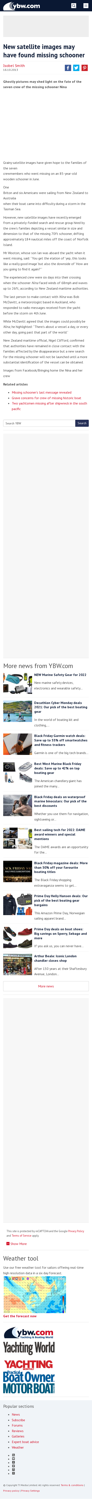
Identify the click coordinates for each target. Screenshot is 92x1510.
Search (82, 423)
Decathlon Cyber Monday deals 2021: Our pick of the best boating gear (60, 707)
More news (46, 986)
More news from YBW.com (38, 665)
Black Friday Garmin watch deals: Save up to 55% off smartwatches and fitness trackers (61, 740)
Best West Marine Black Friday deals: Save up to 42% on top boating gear (57, 768)
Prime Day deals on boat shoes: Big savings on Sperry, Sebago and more (60, 933)
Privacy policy (11, 1490)
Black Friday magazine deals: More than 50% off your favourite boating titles (61, 867)
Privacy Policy (76, 1231)
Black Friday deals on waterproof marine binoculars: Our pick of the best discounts (60, 801)
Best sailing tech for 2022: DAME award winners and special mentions (59, 834)
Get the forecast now (20, 1316)
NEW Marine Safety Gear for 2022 (60, 675)
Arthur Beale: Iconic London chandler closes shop (55, 958)
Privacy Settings (30, 1490)
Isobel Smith (14, 66)
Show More (18, 1244)
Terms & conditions (72, 1485)
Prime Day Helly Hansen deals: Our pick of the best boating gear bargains (61, 900)
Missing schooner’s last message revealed (41, 392)
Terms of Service (21, 1235)
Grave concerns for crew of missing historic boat (46, 398)
